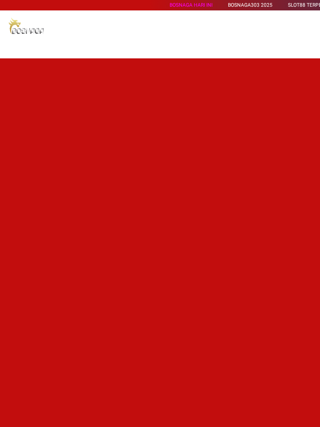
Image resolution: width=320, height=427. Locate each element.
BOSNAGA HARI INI (191, 5)
